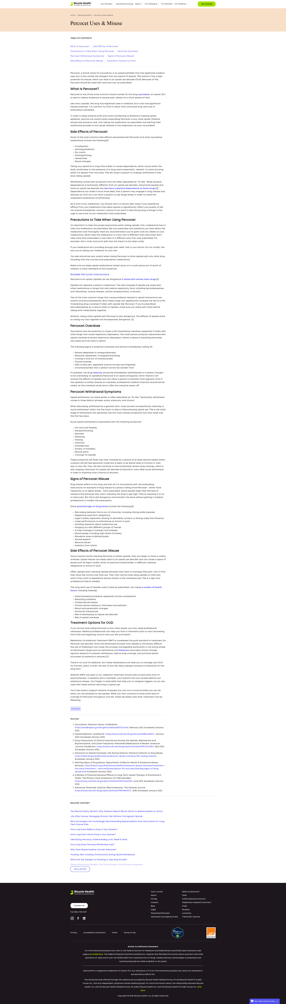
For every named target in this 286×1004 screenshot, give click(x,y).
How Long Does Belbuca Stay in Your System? (93, 829)
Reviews (186, 910)
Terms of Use (130, 933)
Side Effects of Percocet (105, 46)
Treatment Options (191, 917)
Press (184, 906)
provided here (96, 954)
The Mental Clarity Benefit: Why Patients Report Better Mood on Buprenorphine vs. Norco (116, 811)
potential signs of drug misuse (92, 506)
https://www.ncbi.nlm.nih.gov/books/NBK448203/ (129, 734)
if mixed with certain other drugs (139, 279)
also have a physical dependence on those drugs (129, 188)
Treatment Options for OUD (121, 61)
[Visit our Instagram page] (72, 918)
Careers (154, 902)
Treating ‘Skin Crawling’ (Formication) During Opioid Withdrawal (102, 855)
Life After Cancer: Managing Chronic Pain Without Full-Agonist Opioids (106, 816)
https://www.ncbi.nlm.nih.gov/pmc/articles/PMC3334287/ (125, 747)
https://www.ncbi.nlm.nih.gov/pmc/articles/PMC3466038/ (103, 781)
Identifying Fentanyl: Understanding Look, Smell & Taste (98, 839)
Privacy (73, 933)
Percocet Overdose (128, 51)
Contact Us (79, 905)
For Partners (166, 4)
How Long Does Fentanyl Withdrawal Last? (92, 845)
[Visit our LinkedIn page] (84, 918)
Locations (186, 913)
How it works (157, 892)
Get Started (206, 4)
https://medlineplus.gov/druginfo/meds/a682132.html (101, 728)
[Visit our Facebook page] (78, 918)
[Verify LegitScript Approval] (177, 933)
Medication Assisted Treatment (196, 902)
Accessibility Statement (94, 933)
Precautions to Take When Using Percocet (92, 51)
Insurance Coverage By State (164, 917)
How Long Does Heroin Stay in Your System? (93, 834)
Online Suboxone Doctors (193, 899)
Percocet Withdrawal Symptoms (87, 56)
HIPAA (114, 933)
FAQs (184, 895)
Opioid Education (84, 15)
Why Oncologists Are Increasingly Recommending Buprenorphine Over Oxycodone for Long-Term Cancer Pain (117, 823)
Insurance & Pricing (124, 4)
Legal (153, 910)
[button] (107, 4)
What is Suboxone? (191, 892)
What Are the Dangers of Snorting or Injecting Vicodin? (98, 860)
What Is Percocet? (79, 46)
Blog (153, 906)
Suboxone (124, 650)
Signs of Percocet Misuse (121, 56)
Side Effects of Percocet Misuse (86, 61)
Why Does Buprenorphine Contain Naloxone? (93, 850)
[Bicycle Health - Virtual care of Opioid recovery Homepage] (80, 4)
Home (72, 15)
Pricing (154, 899)
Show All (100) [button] (80, 869)
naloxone (97, 373)
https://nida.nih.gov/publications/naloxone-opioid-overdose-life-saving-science (115, 756)
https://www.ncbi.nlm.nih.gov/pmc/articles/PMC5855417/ (103, 791)
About (154, 895)
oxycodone (144, 94)
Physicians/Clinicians (160, 913)
